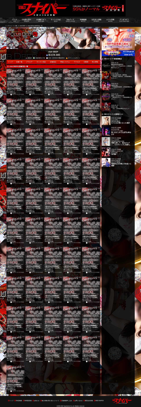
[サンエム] (118, 30)
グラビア (29, 62)
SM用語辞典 (28, 400)
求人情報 (95, 62)
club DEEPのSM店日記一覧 (35, 25)
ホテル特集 (110, 20)
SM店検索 (19, 400)
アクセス (77, 62)
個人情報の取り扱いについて (50, 400)
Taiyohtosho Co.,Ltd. (69, 406)
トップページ (9, 25)
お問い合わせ (79, 400)
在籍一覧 (19, 62)
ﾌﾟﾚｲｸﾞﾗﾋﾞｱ (124, 20)
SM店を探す (26, 20)
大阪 (16, 25)
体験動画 (83, 20)
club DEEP (22, 25)
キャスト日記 (56, 20)
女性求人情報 (96, 20)
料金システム (65, 62)
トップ (14, 20)
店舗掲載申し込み (66, 400)
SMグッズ (70, 20)
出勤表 (86, 62)
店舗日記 (53, 62)
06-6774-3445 (54, 54)
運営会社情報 (89, 400)
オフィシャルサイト (74, 58)
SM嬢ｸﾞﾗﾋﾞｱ (41, 20)
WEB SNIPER (99, 400)
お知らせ (36, 400)
